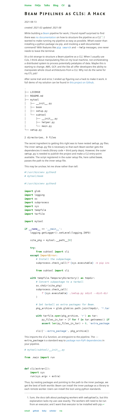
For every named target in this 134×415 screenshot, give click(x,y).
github (36, 410)
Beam (46, 33)
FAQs (38, 5)
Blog (55, 5)
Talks (47, 5)
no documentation (46, 37)
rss (60, 410)
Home (28, 5)
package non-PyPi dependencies (84, 340)
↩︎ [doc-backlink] (103, 404)
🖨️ (69, 5)
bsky (44, 410)
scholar (52, 410)
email (27, 410)
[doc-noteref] (101, 37)
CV (63, 5)
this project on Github (82, 82)
